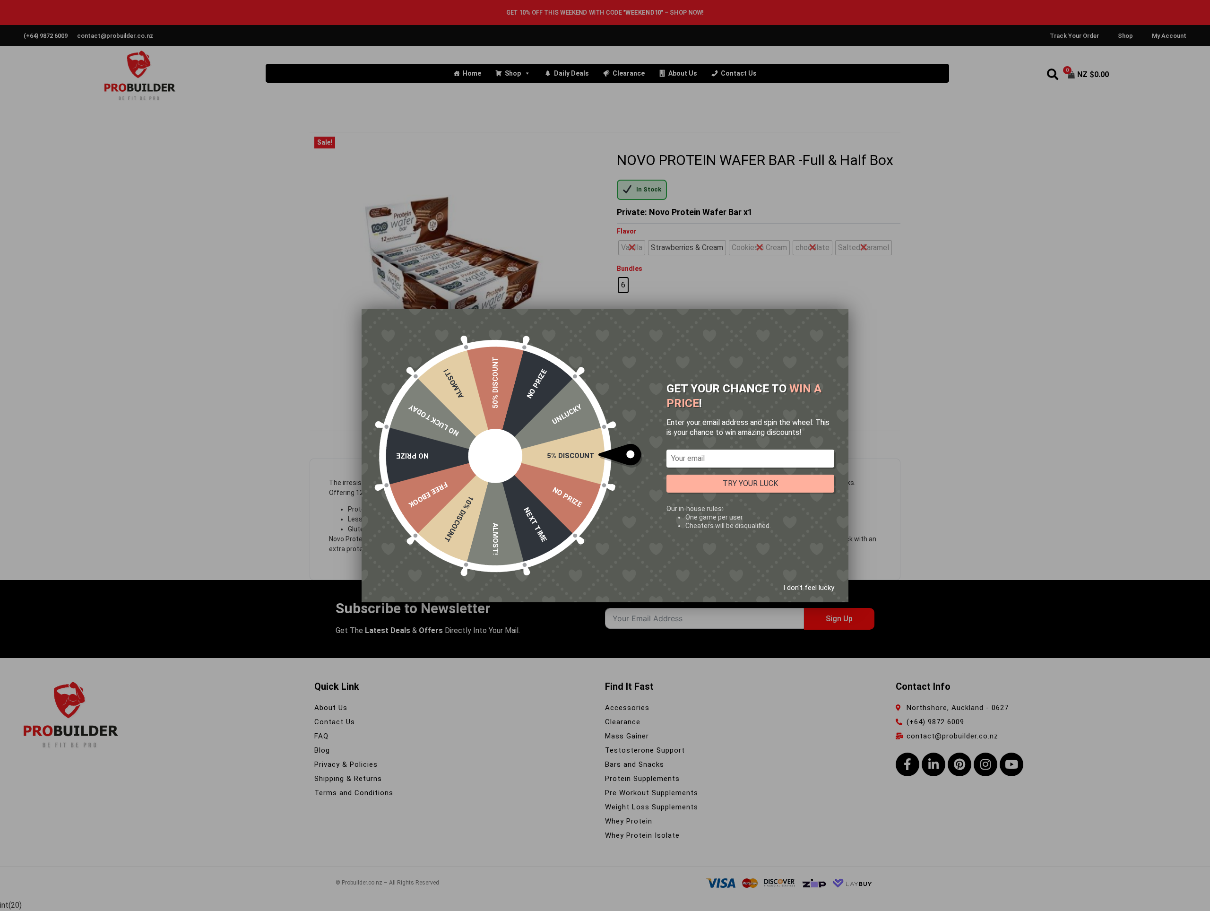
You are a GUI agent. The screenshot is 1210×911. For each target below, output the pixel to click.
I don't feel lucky (808, 587)
